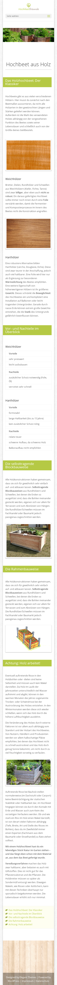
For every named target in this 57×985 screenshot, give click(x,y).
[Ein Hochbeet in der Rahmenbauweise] (28, 651)
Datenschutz (42, 981)
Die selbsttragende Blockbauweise (26, 917)
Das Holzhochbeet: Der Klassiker (25, 910)
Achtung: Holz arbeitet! (20, 924)
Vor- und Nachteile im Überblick (25, 913)
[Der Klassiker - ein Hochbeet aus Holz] (28, 557)
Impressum (28, 981)
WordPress (13, 981)
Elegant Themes (28, 977)
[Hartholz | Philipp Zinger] (28, 248)
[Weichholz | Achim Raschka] (28, 169)
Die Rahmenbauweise (20, 920)
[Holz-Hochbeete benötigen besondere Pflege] (28, 785)
